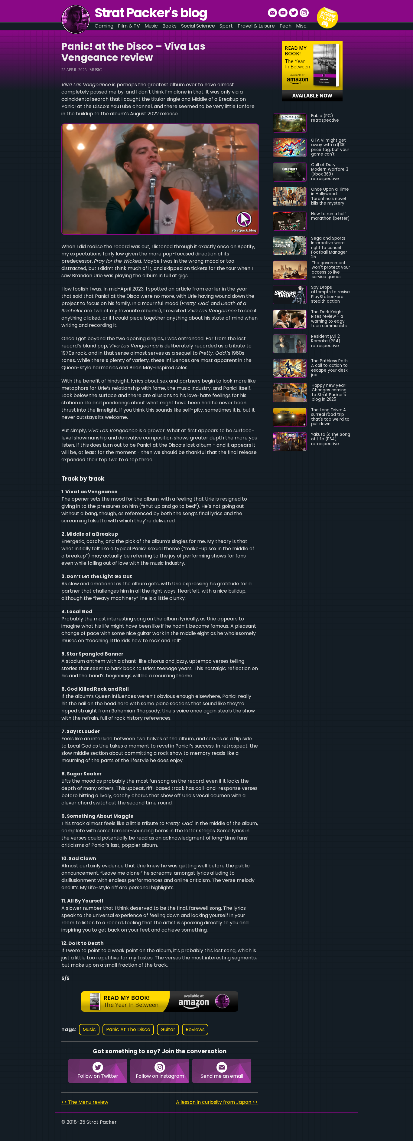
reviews (195, 1029)
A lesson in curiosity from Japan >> (217, 1102)
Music (95, 69)
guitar (168, 1029)
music (89, 1029)
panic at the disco (128, 1029)
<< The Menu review (84, 1102)
